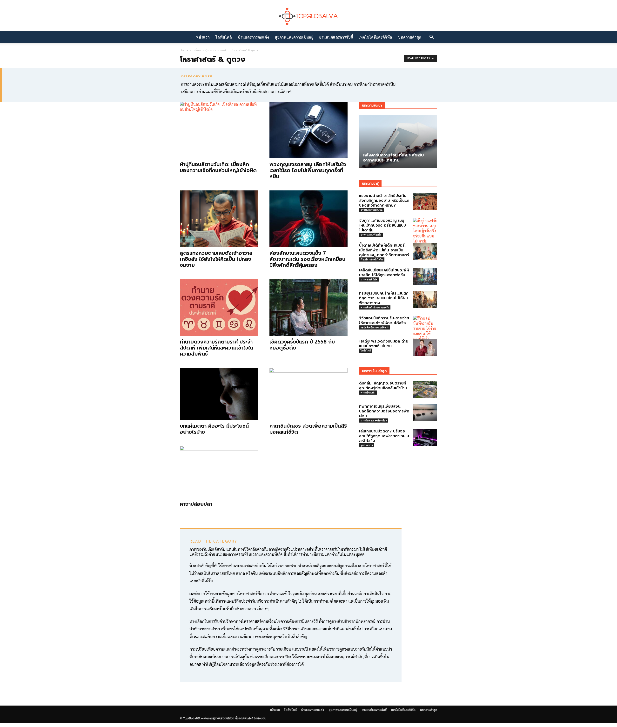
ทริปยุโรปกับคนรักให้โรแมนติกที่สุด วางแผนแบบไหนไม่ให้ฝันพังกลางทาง (384, 298)
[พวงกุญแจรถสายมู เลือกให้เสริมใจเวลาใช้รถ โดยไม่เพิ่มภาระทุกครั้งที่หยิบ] (308, 130)
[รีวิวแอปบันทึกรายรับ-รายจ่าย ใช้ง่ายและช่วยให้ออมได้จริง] (425, 328)
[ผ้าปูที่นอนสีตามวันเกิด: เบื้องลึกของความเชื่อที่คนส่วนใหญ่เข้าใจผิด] (219, 130)
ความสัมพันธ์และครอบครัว (375, 307)
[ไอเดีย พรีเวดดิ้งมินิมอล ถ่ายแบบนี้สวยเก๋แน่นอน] (425, 347)
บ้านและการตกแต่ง (253, 37)
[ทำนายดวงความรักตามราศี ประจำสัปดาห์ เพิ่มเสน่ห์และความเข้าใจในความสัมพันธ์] (219, 307)
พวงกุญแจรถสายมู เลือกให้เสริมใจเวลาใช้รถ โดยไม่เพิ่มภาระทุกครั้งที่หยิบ (307, 170)
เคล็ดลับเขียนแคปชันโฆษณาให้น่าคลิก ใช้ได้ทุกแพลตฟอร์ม (384, 272)
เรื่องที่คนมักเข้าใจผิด (372, 259)
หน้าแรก (203, 37)
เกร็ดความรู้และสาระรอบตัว (210, 50)
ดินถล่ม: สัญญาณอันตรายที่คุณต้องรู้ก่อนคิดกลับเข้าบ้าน (383, 385)
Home (184, 50)
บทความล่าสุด (409, 37)
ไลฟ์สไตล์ (223, 37)
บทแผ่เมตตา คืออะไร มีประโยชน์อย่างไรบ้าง (214, 429)
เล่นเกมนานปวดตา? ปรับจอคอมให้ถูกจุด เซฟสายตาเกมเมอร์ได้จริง (384, 436)
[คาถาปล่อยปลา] (219, 472)
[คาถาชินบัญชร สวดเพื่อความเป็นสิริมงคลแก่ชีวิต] (308, 394)
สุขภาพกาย (367, 445)
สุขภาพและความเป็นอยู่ (294, 37)
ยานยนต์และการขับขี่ (336, 37)
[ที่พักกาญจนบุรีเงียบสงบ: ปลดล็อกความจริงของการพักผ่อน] (425, 412)
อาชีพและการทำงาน (371, 209)
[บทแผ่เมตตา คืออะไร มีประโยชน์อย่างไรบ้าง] (219, 394)
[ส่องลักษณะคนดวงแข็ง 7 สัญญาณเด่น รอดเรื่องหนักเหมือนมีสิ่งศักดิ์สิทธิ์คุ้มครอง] (308, 218)
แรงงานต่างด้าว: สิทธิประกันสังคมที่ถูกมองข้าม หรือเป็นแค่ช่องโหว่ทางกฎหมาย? (384, 200)
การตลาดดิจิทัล (369, 279)
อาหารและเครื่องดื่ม (371, 234)
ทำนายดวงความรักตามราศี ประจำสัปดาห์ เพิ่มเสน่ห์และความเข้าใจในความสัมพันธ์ (216, 348)
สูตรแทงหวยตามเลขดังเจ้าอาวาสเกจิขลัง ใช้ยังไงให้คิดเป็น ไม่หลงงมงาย (216, 259)
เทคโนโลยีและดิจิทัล (375, 37)
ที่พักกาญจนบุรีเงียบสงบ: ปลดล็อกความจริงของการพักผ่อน (384, 411)
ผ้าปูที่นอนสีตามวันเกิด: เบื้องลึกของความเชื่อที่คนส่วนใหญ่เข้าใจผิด (218, 167)
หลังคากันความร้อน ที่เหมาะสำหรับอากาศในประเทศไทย (393, 157)
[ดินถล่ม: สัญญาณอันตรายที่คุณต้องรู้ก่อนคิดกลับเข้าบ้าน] (425, 389)
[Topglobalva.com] (308, 16)
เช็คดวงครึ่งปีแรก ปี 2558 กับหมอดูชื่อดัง (302, 345)
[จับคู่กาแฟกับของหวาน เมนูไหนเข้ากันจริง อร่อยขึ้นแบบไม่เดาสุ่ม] (425, 230)
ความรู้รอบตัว (368, 392)
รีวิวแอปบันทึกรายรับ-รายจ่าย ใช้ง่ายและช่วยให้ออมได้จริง (384, 320)
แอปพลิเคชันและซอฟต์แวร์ (375, 327)
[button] (431, 37)
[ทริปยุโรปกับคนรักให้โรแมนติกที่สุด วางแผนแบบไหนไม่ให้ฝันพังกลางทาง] (425, 299)
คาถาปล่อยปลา (196, 504)
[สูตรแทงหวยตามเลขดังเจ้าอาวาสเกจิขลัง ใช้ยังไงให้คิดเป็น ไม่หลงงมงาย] (219, 218)
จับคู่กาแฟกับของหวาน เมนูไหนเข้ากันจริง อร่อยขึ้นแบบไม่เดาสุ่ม (382, 225)
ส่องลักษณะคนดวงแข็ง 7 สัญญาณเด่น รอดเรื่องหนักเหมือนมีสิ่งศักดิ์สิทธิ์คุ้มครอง (307, 259)
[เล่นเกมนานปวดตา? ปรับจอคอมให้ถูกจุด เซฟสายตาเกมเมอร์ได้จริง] (425, 437)
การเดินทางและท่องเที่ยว (374, 420)
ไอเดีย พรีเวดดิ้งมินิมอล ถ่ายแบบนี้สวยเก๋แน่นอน (383, 343)
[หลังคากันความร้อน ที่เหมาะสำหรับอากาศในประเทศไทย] (398, 141)
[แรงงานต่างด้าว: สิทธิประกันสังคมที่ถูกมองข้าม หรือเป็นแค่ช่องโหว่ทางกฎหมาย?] (425, 201)
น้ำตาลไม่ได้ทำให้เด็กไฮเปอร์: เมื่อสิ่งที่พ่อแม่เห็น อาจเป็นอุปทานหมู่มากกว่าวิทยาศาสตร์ (384, 250)
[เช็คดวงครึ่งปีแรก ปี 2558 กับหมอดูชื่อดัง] (308, 307)
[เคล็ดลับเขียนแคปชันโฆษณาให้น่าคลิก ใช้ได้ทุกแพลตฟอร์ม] (425, 276)
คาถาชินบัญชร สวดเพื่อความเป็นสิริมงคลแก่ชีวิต (308, 429)
